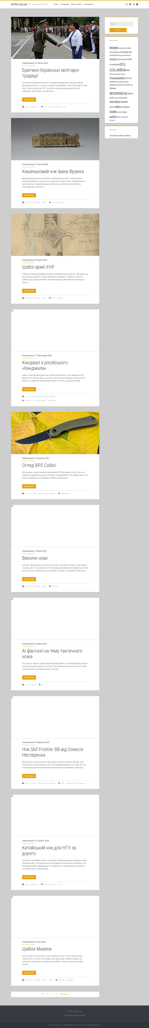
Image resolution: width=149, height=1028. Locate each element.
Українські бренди (46, 396)
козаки (55, 586)
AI (42, 685)
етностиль (123, 98)
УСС (131, 85)
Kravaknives (127, 55)
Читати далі (30, 100)
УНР (53, 298)
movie (113, 58)
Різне (33, 685)
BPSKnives (65, 494)
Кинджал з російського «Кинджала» (55, 330)
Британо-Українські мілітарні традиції (55, 38)
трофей (119, 112)
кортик (112, 107)
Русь (116, 85)
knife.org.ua (19, 4)
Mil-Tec (54, 884)
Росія (112, 85)
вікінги (116, 98)
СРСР (121, 85)
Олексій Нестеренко (75, 783)
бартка (130, 93)
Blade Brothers (123, 48)
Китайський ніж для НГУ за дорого (55, 815)
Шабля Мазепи (55, 917)
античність (118, 93)
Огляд (34, 396)
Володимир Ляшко (119, 74)
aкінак (114, 47)
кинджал (52, 401)
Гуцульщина (58, 202)
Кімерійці (113, 81)
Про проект (76, 4)
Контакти (88, 4)
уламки (124, 112)
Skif (63, 783)
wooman (115, 64)
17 (56, 994)
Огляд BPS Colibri (55, 433)
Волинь (112, 74)
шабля (60, 298)
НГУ (60, 884)
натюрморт (125, 107)
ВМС (128, 70)
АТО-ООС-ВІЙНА (54, 107)
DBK (130, 52)
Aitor (46, 884)
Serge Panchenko (122, 59)
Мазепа (61, 980)
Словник (65, 4)
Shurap (28, 401)
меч (64, 107)
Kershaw (120, 55)
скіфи (113, 111)
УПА (127, 85)
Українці (113, 88)
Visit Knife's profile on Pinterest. (120, 135)
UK (45, 107)
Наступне (64, 994)
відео (112, 98)
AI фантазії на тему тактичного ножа (55, 619)
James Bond (114, 55)
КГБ (130, 78)
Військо (34, 107)
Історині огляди (32, 202)
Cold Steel (124, 52)
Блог (56, 4)
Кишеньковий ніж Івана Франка (55, 139)
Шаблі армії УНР (55, 235)
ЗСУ (126, 78)
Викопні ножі (55, 526)
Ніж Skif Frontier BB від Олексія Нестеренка (55, 717)
